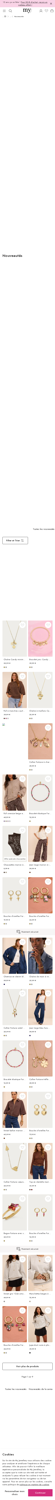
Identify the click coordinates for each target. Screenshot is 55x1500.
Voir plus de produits (27, 1366)
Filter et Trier (13, 540)
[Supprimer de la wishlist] (22, 625)
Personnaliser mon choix (14, 1493)
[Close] (51, 3)
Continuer (40, 1492)
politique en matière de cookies (34, 1484)
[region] (27, 932)
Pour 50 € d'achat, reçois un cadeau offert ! (33, 3)
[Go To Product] (14, 639)
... (3, 16)
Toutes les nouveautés (43, 529)
